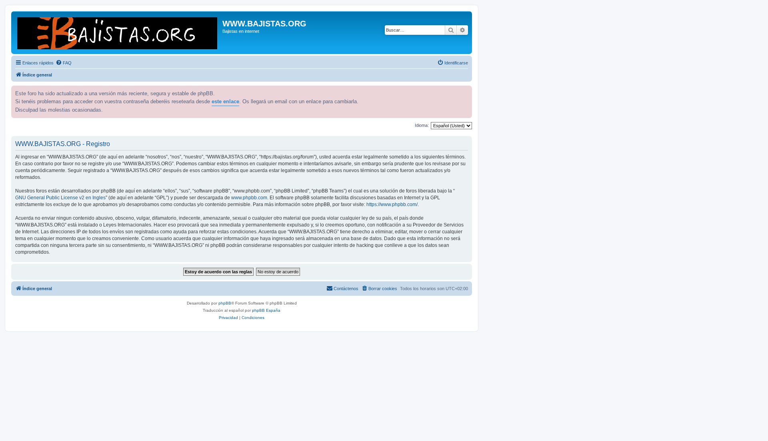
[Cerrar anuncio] (465, 91)
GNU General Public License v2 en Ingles (60, 197)
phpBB (224, 303)
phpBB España (266, 310)
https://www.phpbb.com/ (392, 204)
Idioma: (422, 125)
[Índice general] (117, 32)
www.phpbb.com (249, 197)
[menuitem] (64, 63)
